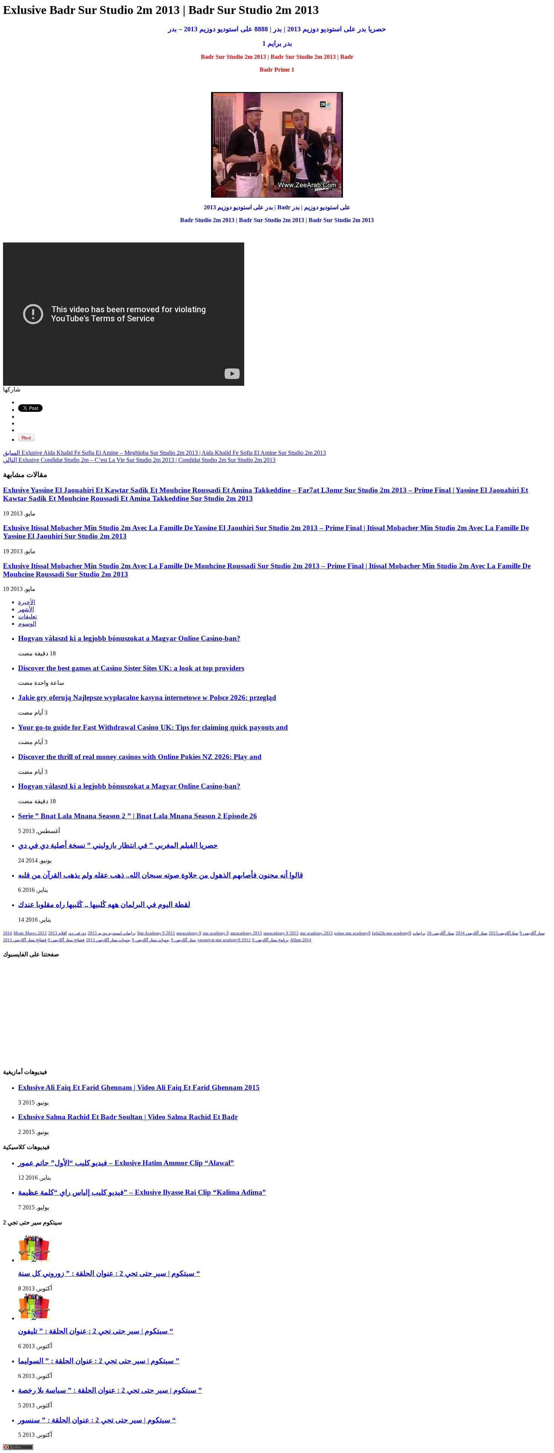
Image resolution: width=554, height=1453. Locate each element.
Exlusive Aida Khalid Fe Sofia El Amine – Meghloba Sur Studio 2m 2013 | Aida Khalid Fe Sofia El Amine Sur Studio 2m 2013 (164, 453)
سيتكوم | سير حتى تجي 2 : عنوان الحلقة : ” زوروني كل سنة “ (109, 1273)
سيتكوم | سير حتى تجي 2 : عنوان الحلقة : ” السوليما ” (98, 1361)
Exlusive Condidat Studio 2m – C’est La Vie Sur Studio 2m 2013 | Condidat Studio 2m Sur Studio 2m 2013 (139, 460)
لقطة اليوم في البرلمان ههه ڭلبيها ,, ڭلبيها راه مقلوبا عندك (104, 904)
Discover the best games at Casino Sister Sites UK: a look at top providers (131, 668)
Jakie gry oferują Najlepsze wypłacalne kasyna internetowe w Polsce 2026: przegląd (147, 697)
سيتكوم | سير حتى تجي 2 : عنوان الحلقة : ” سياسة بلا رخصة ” (110, 1390)
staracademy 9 (188, 933)
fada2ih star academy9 (391, 933)
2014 (7, 933)
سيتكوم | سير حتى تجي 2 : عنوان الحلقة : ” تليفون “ (95, 1331)
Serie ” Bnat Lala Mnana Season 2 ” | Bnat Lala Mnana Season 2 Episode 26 (137, 816)
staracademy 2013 (246, 933)
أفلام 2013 (57, 933)
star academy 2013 (316, 933)
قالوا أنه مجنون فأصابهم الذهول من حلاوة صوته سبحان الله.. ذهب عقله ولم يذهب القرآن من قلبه (160, 875)
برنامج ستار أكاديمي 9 (270, 940)
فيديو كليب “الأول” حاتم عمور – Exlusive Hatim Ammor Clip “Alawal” (126, 1163)
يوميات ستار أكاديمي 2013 (108, 940)
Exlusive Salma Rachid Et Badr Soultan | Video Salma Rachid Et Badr (128, 1117)
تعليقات (27, 616)
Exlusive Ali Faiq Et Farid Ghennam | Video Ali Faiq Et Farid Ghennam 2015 (139, 1087)
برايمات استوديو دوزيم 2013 (112, 933)
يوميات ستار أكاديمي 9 (151, 940)
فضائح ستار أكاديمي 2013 (24, 940)
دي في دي (77, 933)
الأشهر (26, 609)
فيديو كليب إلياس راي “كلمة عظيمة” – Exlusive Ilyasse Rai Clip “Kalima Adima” (142, 1192)
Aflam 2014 (300, 940)
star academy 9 (216, 933)
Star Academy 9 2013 (156, 933)
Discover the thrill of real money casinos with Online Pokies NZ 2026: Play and (140, 757)
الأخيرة (26, 602)
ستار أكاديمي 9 (532, 933)
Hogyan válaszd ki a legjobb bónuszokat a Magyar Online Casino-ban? (129, 638)
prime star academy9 (352, 933)
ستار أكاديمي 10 (440, 933)
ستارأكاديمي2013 (503, 933)
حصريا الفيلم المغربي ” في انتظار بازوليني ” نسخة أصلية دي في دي (118, 845)
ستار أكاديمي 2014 (471, 933)
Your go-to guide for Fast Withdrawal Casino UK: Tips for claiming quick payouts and (153, 727)
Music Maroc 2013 (30, 933)
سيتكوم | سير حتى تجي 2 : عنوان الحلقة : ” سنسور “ (97, 1420)
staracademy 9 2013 (280, 933)
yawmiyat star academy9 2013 (224, 940)
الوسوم (27, 623)
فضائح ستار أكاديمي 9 (66, 940)
